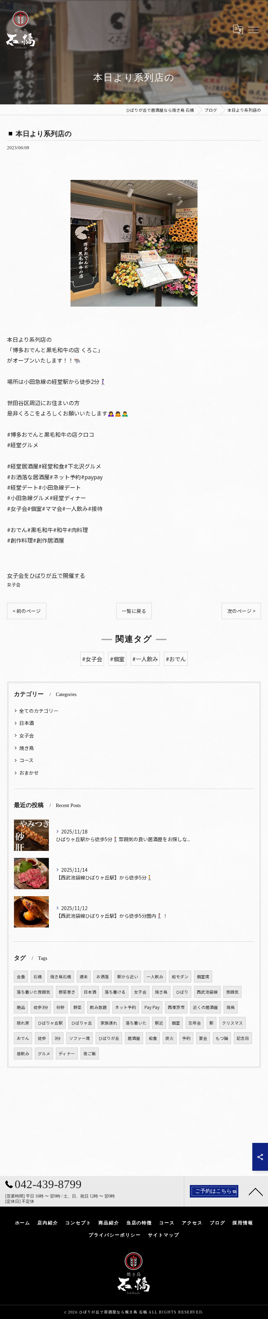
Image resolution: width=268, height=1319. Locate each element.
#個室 (117, 659)
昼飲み (23, 1053)
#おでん (176, 659)
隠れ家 (23, 1023)
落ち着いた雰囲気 (33, 992)
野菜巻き (67, 992)
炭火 (169, 1038)
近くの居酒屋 (205, 1007)
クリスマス (232, 1023)
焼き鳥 (26, 747)
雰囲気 (232, 992)
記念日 (243, 1038)
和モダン (180, 976)
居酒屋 (134, 1038)
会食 (21, 976)
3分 (57, 1038)
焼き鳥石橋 (60, 976)
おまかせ (29, 772)
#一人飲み (145, 659)
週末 (84, 976)
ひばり (182, 992)
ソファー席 (79, 1038)
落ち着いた (136, 1023)
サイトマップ (163, 1235)
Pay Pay (151, 1007)
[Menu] (253, 29)
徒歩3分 (41, 1007)
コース (26, 760)
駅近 (159, 1023)
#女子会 (92, 659)
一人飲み (155, 976)
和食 (153, 1038)
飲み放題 (98, 1007)
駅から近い (127, 976)
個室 (176, 1023)
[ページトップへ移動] (256, 1191)
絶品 (21, 1007)
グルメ (44, 1053)
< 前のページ (27, 610)
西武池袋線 (207, 992)
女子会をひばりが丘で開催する (46, 575)
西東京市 (176, 1007)
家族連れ (108, 1023)
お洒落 (102, 976)
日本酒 (26, 722)
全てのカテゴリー (38, 710)
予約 (186, 1038)
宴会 (203, 1038)
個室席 (203, 976)
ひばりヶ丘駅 (50, 1023)
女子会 (14, 584)
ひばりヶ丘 (81, 1023)
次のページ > (241, 610)
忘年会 (194, 1023)
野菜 (77, 1007)
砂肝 (61, 1007)
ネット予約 (125, 1007)
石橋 (38, 976)
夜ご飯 (89, 1053)
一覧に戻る (134, 610)
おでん (23, 1038)
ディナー (67, 1053)
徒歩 (42, 1038)
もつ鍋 (222, 1038)
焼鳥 (230, 1007)
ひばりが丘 (108, 1038)
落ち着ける (115, 992)
